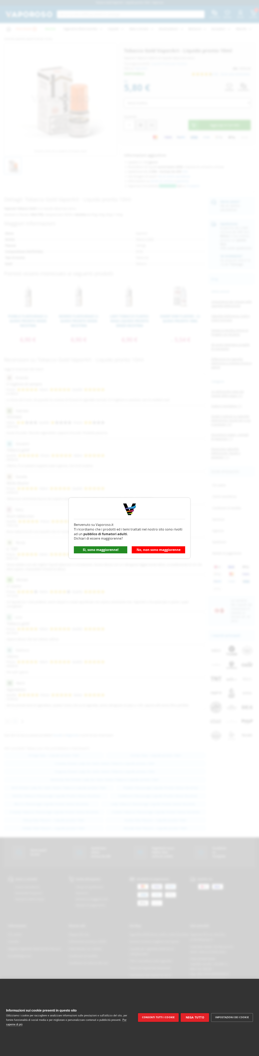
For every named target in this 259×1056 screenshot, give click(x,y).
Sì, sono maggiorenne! (101, 550)
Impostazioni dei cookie (232, 1017)
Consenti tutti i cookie (158, 1017)
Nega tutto (195, 1017)
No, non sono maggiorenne (158, 550)
